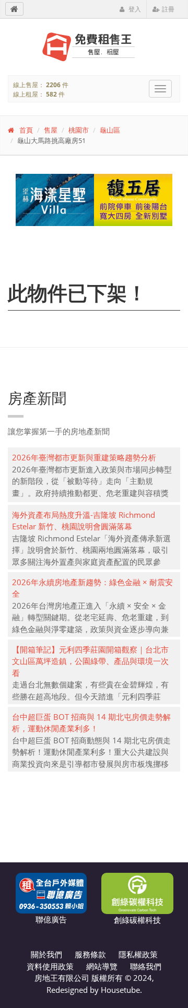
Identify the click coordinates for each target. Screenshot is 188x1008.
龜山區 (110, 130)
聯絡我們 (145, 966)
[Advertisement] (94, 810)
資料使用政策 (50, 966)
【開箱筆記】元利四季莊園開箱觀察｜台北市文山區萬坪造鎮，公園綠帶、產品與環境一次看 (90, 661)
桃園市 (78, 130)
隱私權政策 (138, 954)
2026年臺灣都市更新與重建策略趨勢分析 (84, 457)
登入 (134, 9)
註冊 (167, 9)
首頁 (26, 130)
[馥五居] (94, 200)
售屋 (50, 130)
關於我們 (46, 954)
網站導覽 (102, 966)
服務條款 (90, 954)
